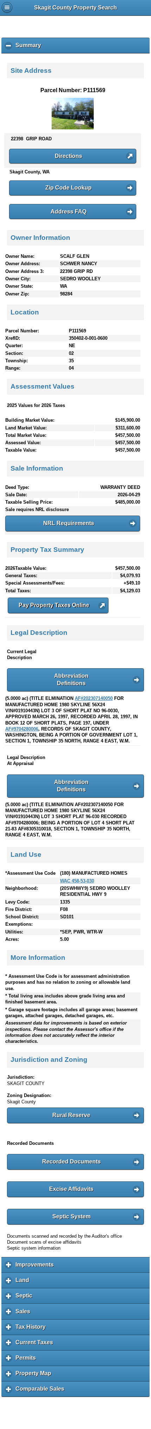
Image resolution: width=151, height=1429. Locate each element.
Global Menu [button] (7, 7)
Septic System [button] (71, 1216)
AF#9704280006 (21, 729)
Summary (30, 47)
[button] (72, 156)
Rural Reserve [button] (71, 1115)
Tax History (32, 1329)
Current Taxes (36, 1345)
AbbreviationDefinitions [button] (71, 679)
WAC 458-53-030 (77, 880)
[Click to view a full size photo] (73, 127)
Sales (24, 1313)
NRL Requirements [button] (68, 523)
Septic (25, 1298)
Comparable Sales (41, 1391)
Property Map (35, 1376)
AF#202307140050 (94, 698)
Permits (27, 1360)
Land (24, 1282)
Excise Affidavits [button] (71, 1189)
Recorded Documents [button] (71, 1162)
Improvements (36, 1267)
